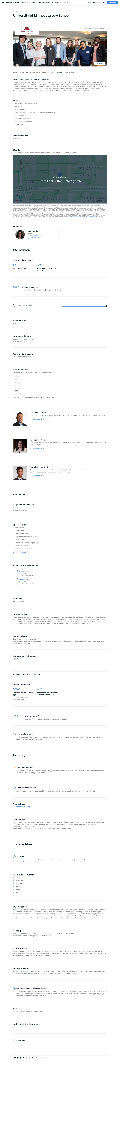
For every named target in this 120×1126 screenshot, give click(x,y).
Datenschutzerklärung (76, 216)
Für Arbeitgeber (95, 2)
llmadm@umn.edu (36, 235)
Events (38, 2)
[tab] (15, 72)
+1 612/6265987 (35, 238)
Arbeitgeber (26, 2)
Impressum (44, 1058)
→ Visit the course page (22, 807)
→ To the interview (37, 419)
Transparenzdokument (91, 216)
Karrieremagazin (48, 2)
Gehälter (58, 2)
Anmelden (112, 3)
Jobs (33, 2)
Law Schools (16, 12)
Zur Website (33, 1058)
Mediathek (100, 64)
